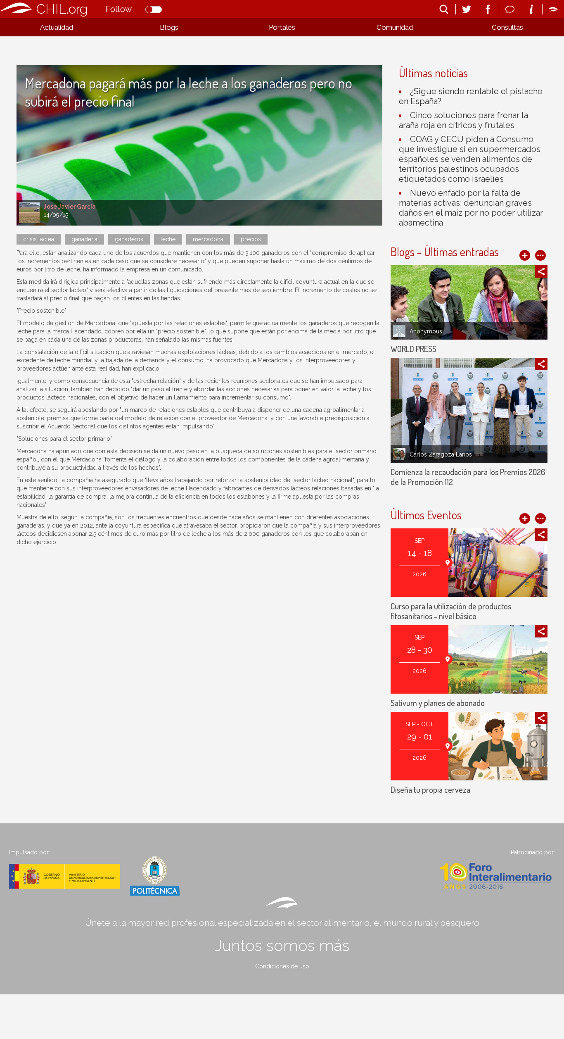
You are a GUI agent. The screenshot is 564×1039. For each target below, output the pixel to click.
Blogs (169, 27)
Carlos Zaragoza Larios (441, 454)
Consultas (507, 27)
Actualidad (56, 27)
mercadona (208, 239)
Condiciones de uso (282, 966)
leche (168, 239)
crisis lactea (38, 239)
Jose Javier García (70, 206)
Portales (282, 27)
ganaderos (129, 239)
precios (251, 239)
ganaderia (84, 239)
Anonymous (426, 331)
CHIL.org (62, 9)
